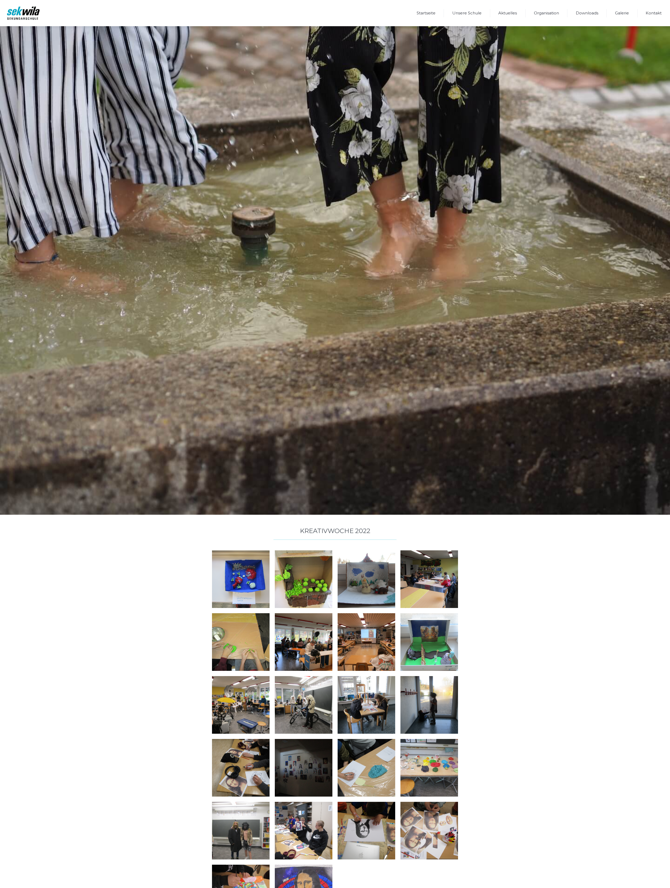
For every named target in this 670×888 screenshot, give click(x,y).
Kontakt (654, 12)
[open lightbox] (241, 579)
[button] (467, 13)
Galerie (622, 12)
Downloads (587, 12)
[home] (23, 13)
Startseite (426, 12)
